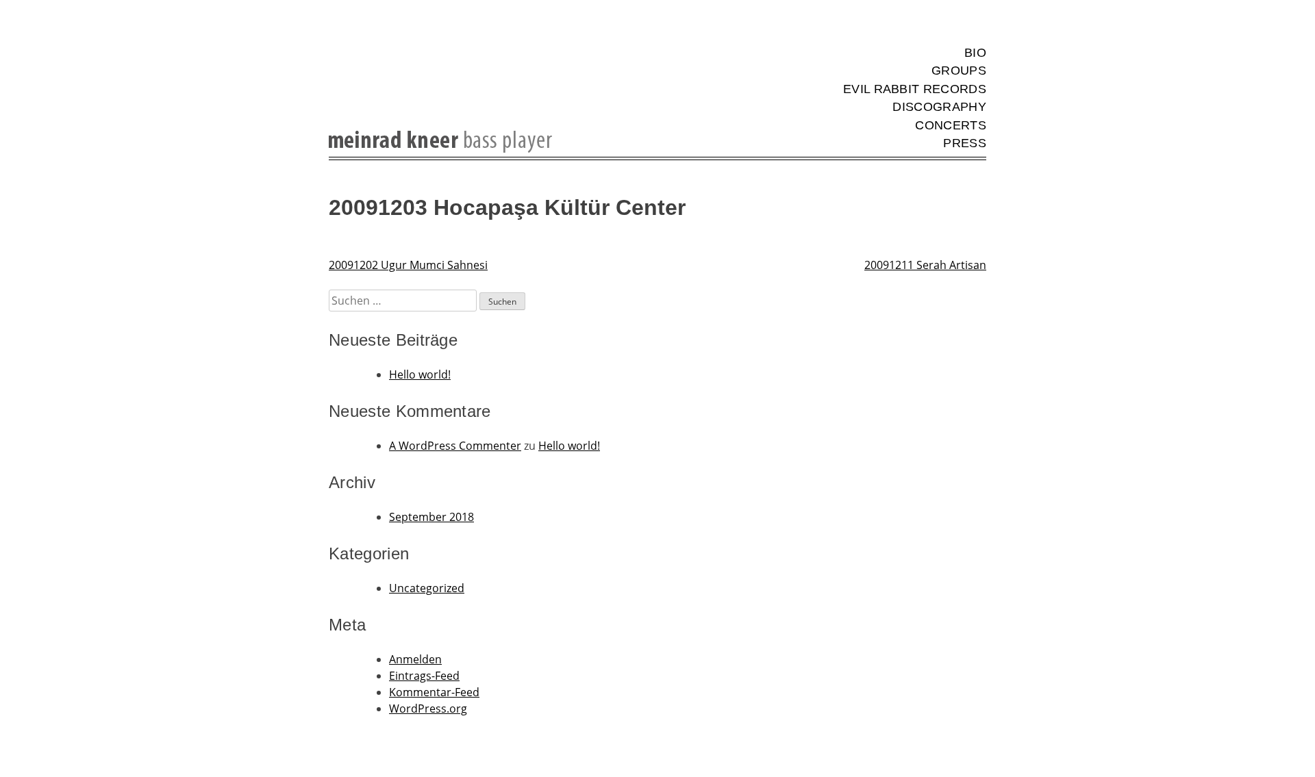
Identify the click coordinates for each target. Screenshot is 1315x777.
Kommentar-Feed (434, 692)
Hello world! (420, 374)
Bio (975, 53)
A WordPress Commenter (455, 445)
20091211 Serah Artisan (925, 264)
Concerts (950, 125)
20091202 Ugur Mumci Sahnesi (408, 264)
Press (964, 143)
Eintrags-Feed (424, 675)
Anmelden (415, 659)
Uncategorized (426, 588)
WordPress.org (428, 708)
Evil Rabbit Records (914, 89)
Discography (939, 107)
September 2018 (431, 516)
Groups (958, 70)
